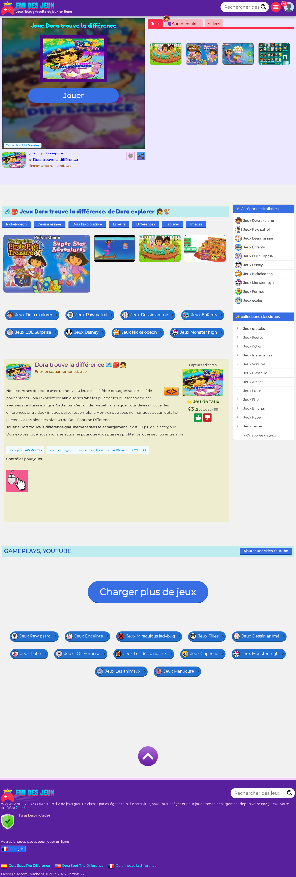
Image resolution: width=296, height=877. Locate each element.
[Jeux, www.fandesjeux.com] (28, 8)
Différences (145, 224)
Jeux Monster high (258, 283)
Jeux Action (252, 346)
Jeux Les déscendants (145, 653)
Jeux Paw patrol (256, 229)
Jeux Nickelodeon (258, 274)
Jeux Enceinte (89, 636)
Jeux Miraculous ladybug (150, 636)
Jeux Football (254, 338)
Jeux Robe (252, 417)
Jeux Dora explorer (258, 221)
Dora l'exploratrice (87, 224)
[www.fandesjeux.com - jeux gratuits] (28, 795)
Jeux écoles (252, 300)
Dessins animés (49, 224)
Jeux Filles (251, 400)
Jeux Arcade (253, 382)
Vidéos (214, 24)
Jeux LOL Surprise (258, 256)
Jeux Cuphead (204, 653)
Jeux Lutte (252, 391)
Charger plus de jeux (148, 592)
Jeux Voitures (254, 364)
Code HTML (178, 391)
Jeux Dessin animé (258, 238)
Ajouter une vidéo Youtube (266, 551)
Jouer (73, 95)
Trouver (172, 224)
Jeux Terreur (254, 426)
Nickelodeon (16, 224)
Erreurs (119, 224)
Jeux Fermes (253, 292)
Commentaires (184, 24)
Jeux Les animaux (123, 671)
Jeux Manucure (179, 671)
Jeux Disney (253, 265)
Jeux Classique (255, 373)
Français (16, 849)
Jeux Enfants (254, 247)
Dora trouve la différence (136, 866)
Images (196, 224)
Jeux (155, 24)
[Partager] (141, 156)
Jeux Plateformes (257, 355)
